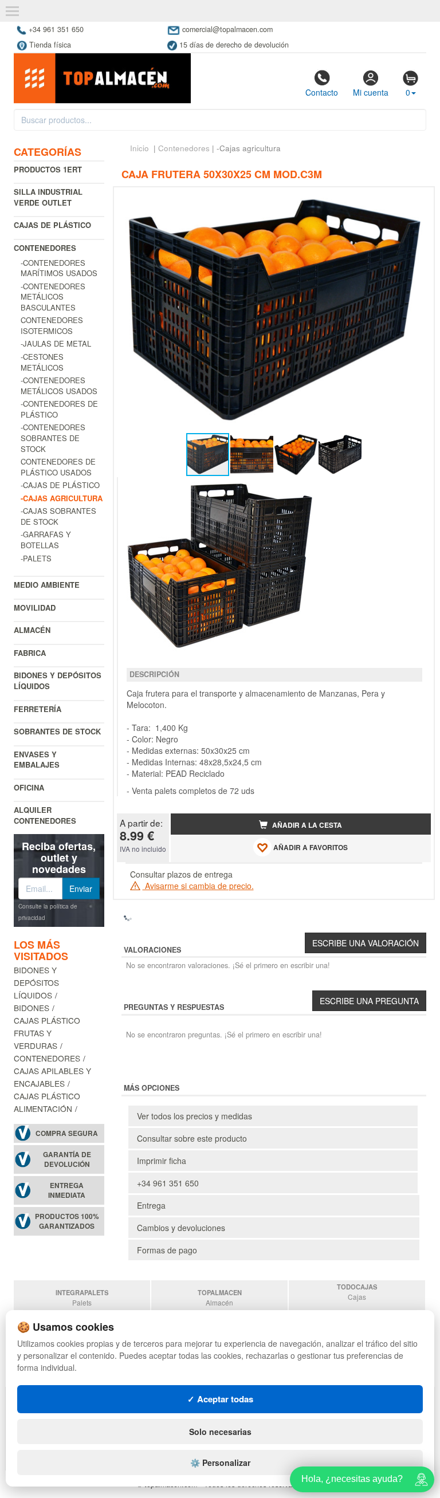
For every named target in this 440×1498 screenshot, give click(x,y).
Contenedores (45, 247)
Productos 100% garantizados (67, 1221)
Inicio (139, 148)
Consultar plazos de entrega (181, 874)
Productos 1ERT (48, 169)
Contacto (321, 92)
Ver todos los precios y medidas (194, 1116)
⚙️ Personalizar (220, 1462)
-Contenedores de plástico (59, 409)
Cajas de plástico (52, 224)
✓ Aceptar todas (220, 1399)
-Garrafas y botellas (46, 540)
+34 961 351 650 (168, 1183)
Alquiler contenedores (45, 815)
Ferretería (37, 708)
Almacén (32, 629)
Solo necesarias (220, 1431)
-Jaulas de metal (56, 343)
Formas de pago (167, 1250)
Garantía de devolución (67, 1159)
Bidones (31, 1007)
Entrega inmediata (66, 1190)
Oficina (29, 787)
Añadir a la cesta (306, 825)
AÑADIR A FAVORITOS (310, 847)
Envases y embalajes (37, 759)
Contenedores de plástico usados (58, 467)
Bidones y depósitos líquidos (57, 680)
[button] (412, 200)
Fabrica (30, 652)
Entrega (151, 1205)
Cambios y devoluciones (181, 1227)
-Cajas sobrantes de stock (58, 516)
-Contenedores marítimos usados (59, 268)
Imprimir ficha (161, 1160)
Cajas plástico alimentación (47, 1102)
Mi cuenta (370, 92)
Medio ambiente (47, 584)
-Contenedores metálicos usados (59, 385)
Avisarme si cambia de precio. (198, 885)
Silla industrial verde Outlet (48, 197)
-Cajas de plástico (60, 484)
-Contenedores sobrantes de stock (53, 438)
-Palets (36, 558)
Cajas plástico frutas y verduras (47, 1033)
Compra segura (67, 1133)
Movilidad (35, 607)
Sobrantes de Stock (57, 731)
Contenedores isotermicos (52, 325)
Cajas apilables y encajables (52, 1077)
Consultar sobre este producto (192, 1138)
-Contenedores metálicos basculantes (53, 297)
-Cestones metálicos (42, 362)
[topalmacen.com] (102, 77)
